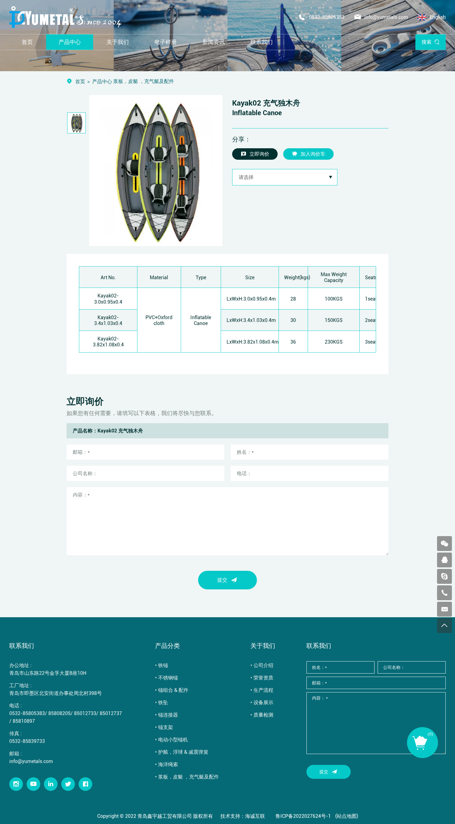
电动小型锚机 (173, 739)
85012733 (85, 713)
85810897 (24, 721)
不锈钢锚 (168, 677)
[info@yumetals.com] (444, 609)
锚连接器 (168, 714)
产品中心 (102, 81)
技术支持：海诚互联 (242, 816)
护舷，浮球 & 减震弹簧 (183, 751)
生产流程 (263, 690)
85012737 (111, 713)
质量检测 (263, 714)
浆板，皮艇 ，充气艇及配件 (188, 776)
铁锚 (163, 665)
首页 (80, 81)
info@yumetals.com (386, 17)
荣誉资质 (263, 677)
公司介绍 (263, 665)
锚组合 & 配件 (173, 690)
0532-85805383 (326, 17)
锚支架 (165, 727)
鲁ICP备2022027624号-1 (303, 816)
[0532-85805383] (444, 592)
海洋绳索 (168, 764)
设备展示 (263, 702)
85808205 (59, 713)
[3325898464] (444, 560)
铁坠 (163, 702)
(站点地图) (346, 816)
